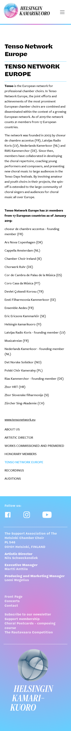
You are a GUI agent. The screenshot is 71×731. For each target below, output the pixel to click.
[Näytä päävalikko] (62, 12)
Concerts (12, 601)
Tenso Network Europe (24, 462)
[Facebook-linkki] (8, 514)
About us (12, 429)
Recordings (14, 470)
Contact (11, 605)
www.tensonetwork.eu (20, 419)
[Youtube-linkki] (47, 514)
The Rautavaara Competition (29, 632)
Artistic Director (19, 437)
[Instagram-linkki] (26, 514)
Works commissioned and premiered (34, 445)
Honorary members (21, 453)
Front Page (13, 596)
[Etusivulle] (35, 680)
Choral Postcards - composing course (30, 626)
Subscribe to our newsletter (28, 614)
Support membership (22, 619)
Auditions (13, 478)
